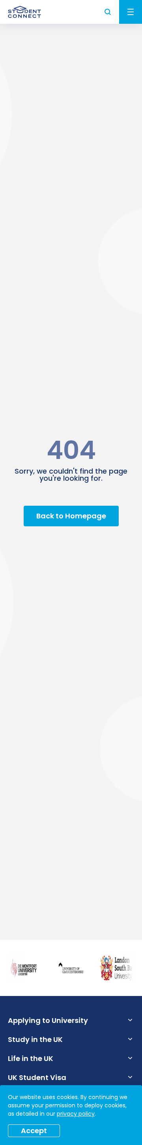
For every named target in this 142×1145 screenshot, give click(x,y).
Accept (34, 1130)
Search (108, 12)
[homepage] (24, 12)
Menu (130, 12)
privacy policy (76, 1114)
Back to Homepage (71, 516)
